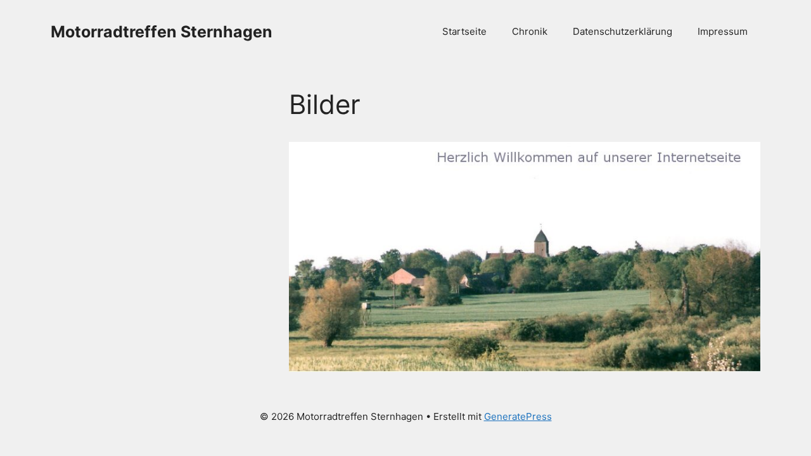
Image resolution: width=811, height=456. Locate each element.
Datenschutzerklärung (622, 31)
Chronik (529, 31)
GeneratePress (518, 416)
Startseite (464, 31)
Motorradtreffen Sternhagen (161, 31)
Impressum (723, 31)
